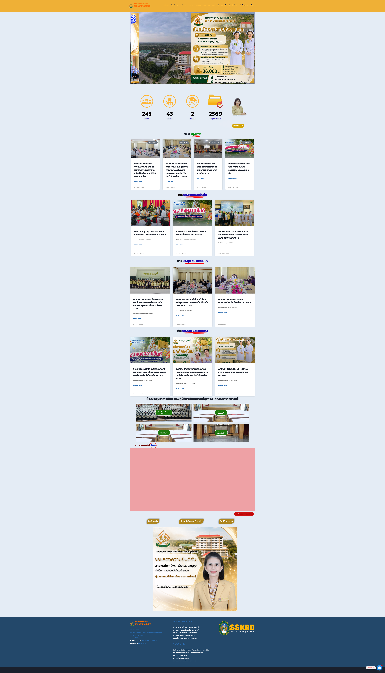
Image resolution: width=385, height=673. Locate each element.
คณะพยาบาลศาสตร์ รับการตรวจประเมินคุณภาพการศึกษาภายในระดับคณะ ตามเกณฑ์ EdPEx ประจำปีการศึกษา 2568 (177, 170)
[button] (133, 48)
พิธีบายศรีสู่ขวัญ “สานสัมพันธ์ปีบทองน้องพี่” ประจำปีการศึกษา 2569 (150, 233)
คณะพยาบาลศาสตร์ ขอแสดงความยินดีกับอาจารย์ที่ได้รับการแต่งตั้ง (239, 168)
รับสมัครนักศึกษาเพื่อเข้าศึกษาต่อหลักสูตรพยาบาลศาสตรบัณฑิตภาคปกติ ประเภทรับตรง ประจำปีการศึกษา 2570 (192, 373)
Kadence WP (198, 670)
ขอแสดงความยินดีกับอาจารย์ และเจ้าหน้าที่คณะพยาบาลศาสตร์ (191, 233)
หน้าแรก (166, 5)
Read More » (138, 182)
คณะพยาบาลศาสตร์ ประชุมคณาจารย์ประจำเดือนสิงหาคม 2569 (234, 301)
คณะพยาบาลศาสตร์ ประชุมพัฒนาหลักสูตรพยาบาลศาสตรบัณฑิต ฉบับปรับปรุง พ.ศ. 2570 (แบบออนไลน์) (145, 170)
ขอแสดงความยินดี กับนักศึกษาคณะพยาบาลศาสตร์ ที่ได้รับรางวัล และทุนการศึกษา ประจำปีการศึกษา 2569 (149, 372)
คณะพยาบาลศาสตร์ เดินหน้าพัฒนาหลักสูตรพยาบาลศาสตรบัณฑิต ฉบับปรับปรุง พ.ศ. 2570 (192, 302)
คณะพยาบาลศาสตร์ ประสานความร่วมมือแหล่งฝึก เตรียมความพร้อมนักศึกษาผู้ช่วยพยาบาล (233, 234)
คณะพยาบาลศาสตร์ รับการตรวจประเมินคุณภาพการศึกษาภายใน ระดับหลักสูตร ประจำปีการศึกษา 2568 (148, 304)
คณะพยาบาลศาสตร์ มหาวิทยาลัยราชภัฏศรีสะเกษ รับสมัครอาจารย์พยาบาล (233, 372)
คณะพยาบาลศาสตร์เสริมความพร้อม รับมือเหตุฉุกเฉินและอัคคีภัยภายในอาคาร (207, 168)
